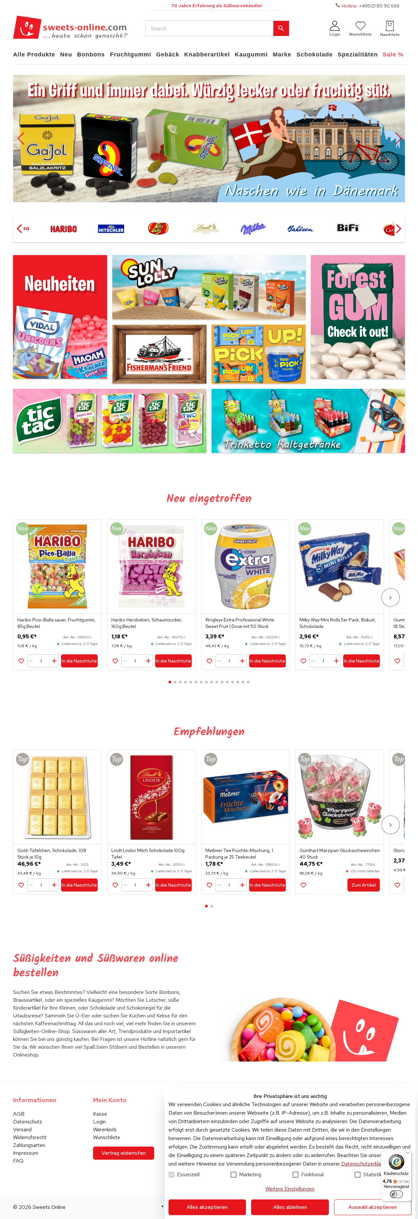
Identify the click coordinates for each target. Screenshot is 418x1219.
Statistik (372, 1174)
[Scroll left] (19, 228)
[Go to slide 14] (237, 682)
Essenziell (188, 1174)
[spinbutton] (43, 661)
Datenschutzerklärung (366, 1163)
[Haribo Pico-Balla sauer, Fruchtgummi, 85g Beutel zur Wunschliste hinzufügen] (21, 660)
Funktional (312, 1174)
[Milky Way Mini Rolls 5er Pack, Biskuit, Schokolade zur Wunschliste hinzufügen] (303, 660)
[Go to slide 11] (222, 682)
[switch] (396, 1194)
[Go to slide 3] (180, 682)
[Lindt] (205, 229)
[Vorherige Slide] (20, 138)
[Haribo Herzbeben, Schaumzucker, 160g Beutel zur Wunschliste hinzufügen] (115, 660)
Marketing (250, 1174)
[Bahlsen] (300, 229)
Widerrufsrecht (30, 1137)
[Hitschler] (111, 229)
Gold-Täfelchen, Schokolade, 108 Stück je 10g (51, 853)
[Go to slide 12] (227, 682)
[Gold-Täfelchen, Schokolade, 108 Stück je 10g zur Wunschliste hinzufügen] (21, 885)
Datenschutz (27, 1121)
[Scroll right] (398, 228)
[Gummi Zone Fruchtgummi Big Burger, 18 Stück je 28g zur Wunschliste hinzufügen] (397, 660)
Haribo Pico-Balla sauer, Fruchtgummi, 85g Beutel (56, 623)
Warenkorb (105, 1129)
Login (99, 1121)
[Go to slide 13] (232, 682)
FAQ (18, 1160)
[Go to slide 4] (185, 682)
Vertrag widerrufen (124, 1153)
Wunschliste (106, 1137)
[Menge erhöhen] (54, 660)
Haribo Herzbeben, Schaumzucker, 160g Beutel (146, 623)
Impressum (25, 1153)
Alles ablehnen (290, 1207)
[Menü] (407, 1154)
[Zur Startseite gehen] (70, 28)
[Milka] (253, 229)
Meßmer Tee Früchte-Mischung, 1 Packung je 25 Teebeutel (239, 853)
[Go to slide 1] (170, 682)
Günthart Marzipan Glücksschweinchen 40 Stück (339, 853)
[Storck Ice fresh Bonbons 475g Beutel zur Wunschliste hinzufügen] (397, 885)
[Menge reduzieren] (32, 660)
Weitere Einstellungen (289, 1188)
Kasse (100, 1113)
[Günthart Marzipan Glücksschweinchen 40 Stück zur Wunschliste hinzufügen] (303, 885)
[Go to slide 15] (243, 682)
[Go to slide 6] (196, 682)
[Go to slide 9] (211, 682)
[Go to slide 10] (217, 682)
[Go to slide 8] (206, 682)
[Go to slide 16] (248, 682)
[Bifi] (347, 229)
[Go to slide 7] (201, 682)
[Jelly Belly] (158, 229)
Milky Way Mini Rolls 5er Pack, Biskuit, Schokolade (337, 623)
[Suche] (281, 28)
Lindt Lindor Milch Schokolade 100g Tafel (148, 853)
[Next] (390, 597)
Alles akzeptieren (207, 1207)
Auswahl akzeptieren (372, 1207)
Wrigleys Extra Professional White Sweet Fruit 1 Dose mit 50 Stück (239, 623)
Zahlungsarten (29, 1145)
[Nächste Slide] (398, 138)
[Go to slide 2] (175, 682)
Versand (22, 1129)
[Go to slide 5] (190, 682)
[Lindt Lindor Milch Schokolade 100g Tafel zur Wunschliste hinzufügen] (115, 885)
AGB (18, 1113)
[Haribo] (63, 229)
